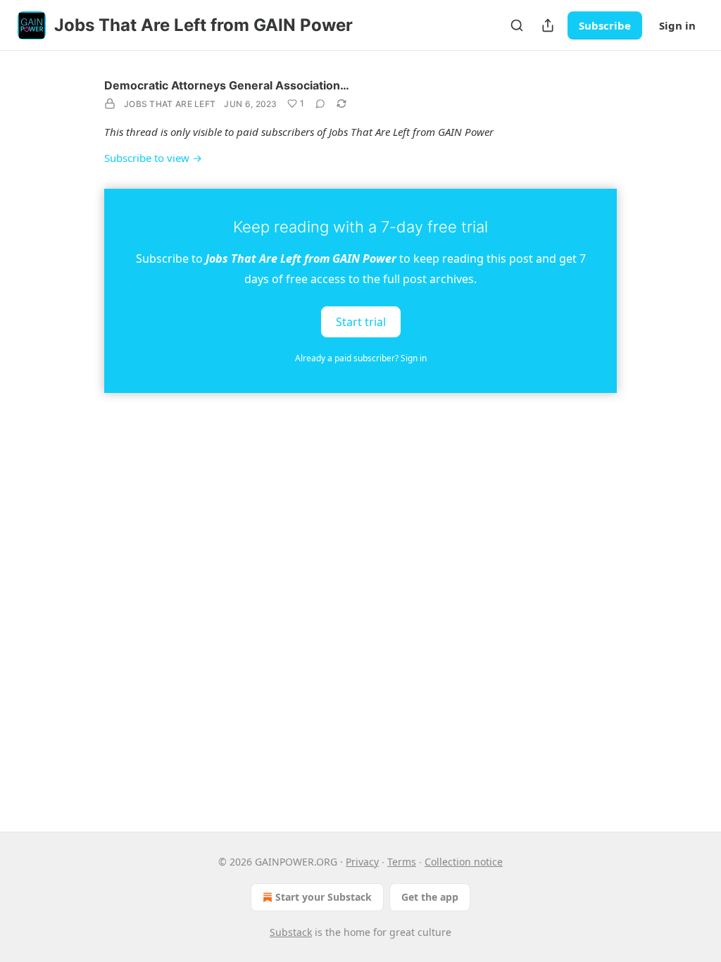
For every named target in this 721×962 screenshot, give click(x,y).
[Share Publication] (548, 25)
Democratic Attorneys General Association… (226, 85)
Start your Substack (323, 897)
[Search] (517, 25)
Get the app (429, 897)
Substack (291, 932)
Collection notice (464, 861)
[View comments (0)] (320, 103)
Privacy (362, 861)
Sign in (677, 25)
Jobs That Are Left (169, 104)
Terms (401, 861)
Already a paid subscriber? (361, 358)
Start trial (361, 321)
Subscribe (605, 25)
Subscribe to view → (153, 158)
